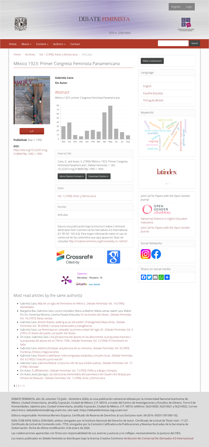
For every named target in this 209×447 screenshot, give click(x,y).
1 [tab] (166, 184)
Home (12, 44)
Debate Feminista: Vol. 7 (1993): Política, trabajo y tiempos (83, 370)
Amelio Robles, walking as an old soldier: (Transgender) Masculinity (76, 322)
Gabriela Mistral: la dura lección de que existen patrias (70, 363)
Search (194, 43)
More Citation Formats (71, 176)
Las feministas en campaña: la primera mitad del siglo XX (71, 329)
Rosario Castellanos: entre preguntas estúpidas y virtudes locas (74, 355)
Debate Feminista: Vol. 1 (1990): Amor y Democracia (75, 378)
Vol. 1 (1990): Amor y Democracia (58, 54)
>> (23, 386)
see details (94, 284)
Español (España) (153, 93)
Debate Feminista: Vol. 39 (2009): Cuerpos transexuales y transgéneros (72, 324)
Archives (30, 54)
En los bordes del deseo (95, 314)
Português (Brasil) (153, 100)
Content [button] (41, 44)
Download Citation (97, 176)
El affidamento (40, 370)
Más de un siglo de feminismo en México (62, 303)
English (147, 86)
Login (189, 6)
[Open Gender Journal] (157, 209)
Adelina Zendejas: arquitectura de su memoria (65, 348)
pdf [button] (32, 131)
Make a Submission (152, 60)
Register (176, 6)
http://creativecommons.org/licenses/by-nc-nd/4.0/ (98, 241)
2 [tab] (169, 184)
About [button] (25, 44)
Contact (75, 44)
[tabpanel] (167, 170)
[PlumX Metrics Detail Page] (65, 280)
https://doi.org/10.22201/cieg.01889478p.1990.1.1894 (31, 152)
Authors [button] (58, 44)
